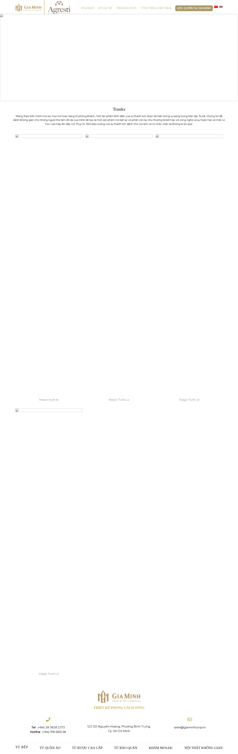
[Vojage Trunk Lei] (189, 265)
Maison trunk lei (48, 399)
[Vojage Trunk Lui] (48, 539)
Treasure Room (126, 8)
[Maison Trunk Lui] (119, 265)
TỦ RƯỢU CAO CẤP (87, 748)
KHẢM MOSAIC (161, 748)
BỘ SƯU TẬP (105, 8)
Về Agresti (87, 8)
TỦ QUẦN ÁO (50, 748)
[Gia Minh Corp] (28, 7)
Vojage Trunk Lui (49, 673)
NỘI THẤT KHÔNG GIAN (204, 748)
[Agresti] (61, 7)
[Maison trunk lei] (48, 265)
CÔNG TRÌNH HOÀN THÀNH (156, 8)
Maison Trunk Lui (119, 399)
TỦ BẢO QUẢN (125, 748)
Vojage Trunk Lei (189, 399)
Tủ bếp (21, 747)
